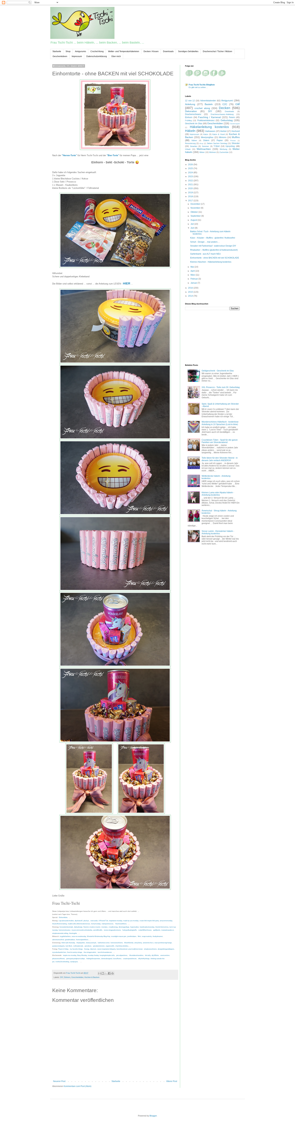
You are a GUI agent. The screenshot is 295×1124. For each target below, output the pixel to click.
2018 (190, 196)
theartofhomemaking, (59, 924)
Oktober (194, 212)
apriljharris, (157, 930)
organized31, (110, 946)
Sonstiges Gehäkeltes (188, 51)
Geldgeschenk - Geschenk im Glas (218, 371)
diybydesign (78, 927)
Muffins (236, 137)
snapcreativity (147, 936)
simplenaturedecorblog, (60, 933)
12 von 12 (190, 100)
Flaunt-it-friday (63, 949)
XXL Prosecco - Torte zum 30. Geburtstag (221, 387)
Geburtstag (227, 120)
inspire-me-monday (69, 955)
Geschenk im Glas (193, 123)
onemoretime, (165, 955)
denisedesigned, (107, 958)
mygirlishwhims (65, 936)
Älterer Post (171, 1081)
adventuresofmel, (58, 940)
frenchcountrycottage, (75, 952)
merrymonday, (96, 924)
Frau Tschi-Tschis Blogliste (202, 85)
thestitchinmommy (161, 927)
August (194, 220)
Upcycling (230, 146)
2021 (190, 184)
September (196, 216)
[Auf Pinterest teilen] (112, 973)
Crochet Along (97, 51)
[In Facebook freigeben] (109, 973)
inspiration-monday (115, 921)
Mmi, (139, 936)
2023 (190, 176)
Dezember (196, 204)
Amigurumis (80, 51)
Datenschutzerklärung (96, 56)
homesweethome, (117, 943)
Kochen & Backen (92, 977)
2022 (190, 180)
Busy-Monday (82, 955)
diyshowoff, (79, 921)
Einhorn (67, 977)
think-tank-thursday (68, 943)
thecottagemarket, (90, 952)
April (193, 271)
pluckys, (86, 921)
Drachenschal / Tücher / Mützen (217, 51)
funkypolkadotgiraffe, (129, 930)
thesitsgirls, (73, 933)
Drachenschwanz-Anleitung (222, 114)
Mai (192, 267)
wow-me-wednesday (79, 936)
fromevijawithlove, (82, 940)
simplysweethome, (150, 949)
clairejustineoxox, (108, 924)
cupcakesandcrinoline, (66, 921)
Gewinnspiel (235, 124)
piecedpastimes (121, 955)
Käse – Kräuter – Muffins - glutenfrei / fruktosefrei (212, 238)
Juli (192, 224)
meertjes (104, 927)
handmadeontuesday (147, 927)
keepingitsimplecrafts (107, 955)
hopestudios (134, 927)
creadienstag (113, 927)
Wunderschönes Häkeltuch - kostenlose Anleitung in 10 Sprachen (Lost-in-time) (220, 423)
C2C (224, 104)
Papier (220, 140)
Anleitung (190, 104)
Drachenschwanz (193, 114)
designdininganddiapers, (166, 949)
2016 (190, 288)
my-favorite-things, (77, 949)
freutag (86, 949)
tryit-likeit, (69, 946)
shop (201, 143)
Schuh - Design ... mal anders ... (205, 242)
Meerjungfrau (207, 137)
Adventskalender (208, 100)
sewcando (94, 921)
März (193, 275)
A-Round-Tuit (103, 921)
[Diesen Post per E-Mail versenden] (99, 973)
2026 (190, 164)
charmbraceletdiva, (122, 946)
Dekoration (191, 111)
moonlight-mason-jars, (119, 936)
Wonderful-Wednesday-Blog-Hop (98, 936)
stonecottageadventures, (112, 930)
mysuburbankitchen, (59, 952)
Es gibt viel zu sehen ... (198, 87)
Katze (205, 134)
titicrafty (148, 955)
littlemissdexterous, (83, 924)
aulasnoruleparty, (58, 946)
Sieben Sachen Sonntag (217, 143)
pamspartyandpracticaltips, (75, 958)
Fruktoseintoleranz (206, 120)
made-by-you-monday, (131, 921)
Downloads (168, 51)
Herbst (223, 131)
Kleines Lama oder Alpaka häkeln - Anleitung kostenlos (218, 493)
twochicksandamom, (105, 952)
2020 (190, 188)
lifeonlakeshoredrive (136, 955)
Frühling (188, 120)
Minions (222, 137)
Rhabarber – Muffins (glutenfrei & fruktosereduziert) (214, 250)
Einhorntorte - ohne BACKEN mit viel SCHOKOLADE (214, 258)
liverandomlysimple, (67, 927)
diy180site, (156, 955)
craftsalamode (78, 946)
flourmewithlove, (121, 924)
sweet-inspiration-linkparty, (106, 949)
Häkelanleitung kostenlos (209, 127)
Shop (68, 51)
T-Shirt (217, 146)
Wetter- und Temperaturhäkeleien (123, 51)
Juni (193, 228)
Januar (194, 283)
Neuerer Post (59, 1081)
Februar (194, 279)
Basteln (209, 104)
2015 (190, 292)
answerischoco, (148, 943)
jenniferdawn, (132, 936)
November (196, 208)
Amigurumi (227, 100)
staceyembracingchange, (163, 943)
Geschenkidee (77, 977)
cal (237, 104)
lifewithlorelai (128, 943)
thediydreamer (158, 936)
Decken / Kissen (151, 51)
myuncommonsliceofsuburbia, (82, 930)
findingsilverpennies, (93, 958)
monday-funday (93, 955)
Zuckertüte (223, 152)
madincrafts (72, 924)
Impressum (77, 56)
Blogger (153, 1116)
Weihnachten (204, 149)
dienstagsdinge (124, 927)
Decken (224, 108)
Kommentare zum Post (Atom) (77, 1086)
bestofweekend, (122, 949)
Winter (202, 152)
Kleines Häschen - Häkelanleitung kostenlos (210, 262)
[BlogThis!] (102, 973)
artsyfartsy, (138, 943)
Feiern (232, 117)
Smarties (193, 146)
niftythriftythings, (144, 958)
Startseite (56, 51)
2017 (190, 200)
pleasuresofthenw (58, 958)
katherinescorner (104, 943)
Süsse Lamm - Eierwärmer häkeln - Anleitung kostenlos (218, 532)
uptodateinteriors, (99, 946)
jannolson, (88, 946)
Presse (233, 140)
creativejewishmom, (130, 958)
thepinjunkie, (80, 943)
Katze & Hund (218, 134)
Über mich (116, 56)
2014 (190, 296)
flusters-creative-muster (91, 927)
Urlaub (188, 149)
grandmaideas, (70, 940)
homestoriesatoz (65, 930)
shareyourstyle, (91, 943)
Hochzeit (235, 131)
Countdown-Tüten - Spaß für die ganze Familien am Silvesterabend (220, 441)
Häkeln (190, 131)
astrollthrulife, (98, 930)
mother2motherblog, (62, 962)
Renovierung (190, 143)
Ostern (206, 140)
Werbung (223, 149)
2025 (190, 168)
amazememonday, (166, 921)
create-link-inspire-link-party (149, 921)
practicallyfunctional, (135, 949)
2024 (190, 172)
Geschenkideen (60, 56)
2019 (190, 192)
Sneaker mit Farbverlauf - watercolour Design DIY (213, 246)
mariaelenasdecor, (167, 930)
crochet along (202, 108)
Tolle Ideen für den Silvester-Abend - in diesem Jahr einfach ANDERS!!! (220, 459)
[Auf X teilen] (106, 973)
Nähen (194, 140)
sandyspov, (74, 962)
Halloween (210, 131)
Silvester (236, 143)
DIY (61, 977)
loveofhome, (117, 958)
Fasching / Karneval (209, 117)
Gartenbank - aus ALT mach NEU (205, 254)
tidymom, (93, 949)
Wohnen (212, 152)
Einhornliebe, (63, 917)
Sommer (205, 146)
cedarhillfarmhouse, (145, 930)
